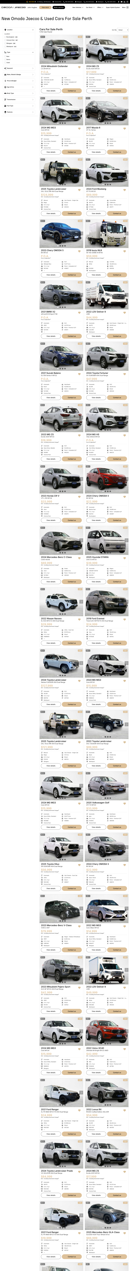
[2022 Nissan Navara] (61, 601)
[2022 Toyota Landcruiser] (107, 724)
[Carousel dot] (58, 61)
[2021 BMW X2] (61, 294)
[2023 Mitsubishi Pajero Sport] (61, 969)
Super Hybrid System (113, 7)
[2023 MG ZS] (61, 417)
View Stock (45, 7)
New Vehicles (77, 7)
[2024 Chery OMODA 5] (107, 479)
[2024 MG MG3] (61, 110)
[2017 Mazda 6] (107, 110)
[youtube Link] (121, 2)
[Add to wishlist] (79, 67)
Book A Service (59, 7)
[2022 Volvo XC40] (107, 1031)
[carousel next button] (81, 49)
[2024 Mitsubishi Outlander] (61, 49)
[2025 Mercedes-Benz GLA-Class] (107, 1215)
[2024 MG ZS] (107, 49)
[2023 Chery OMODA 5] (61, 233)
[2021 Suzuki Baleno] (61, 356)
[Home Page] (13, 7)
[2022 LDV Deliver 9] (107, 294)
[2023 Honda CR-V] (61, 479)
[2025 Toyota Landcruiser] (61, 172)
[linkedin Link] (124, 2)
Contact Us (72, 91)
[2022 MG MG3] (107, 908)
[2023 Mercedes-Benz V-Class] (61, 908)
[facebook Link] (118, 2)
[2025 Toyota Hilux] (61, 847)
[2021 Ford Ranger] (61, 1092)
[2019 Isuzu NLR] (107, 233)
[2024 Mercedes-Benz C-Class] (61, 540)
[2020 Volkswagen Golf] (107, 785)
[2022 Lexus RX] (107, 1092)
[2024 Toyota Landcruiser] (61, 663)
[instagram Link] (127, 2)
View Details (50, 91)
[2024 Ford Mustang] (107, 172)
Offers (99, 7)
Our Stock (89, 7)
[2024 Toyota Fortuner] (107, 356)
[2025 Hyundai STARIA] (107, 540)
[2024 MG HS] (107, 417)
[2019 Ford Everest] (107, 601)
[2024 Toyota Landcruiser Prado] (61, 1154)
